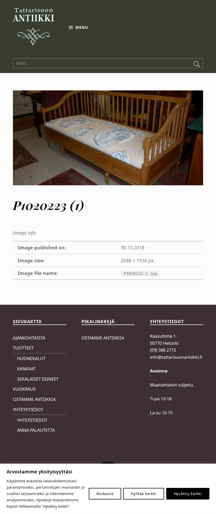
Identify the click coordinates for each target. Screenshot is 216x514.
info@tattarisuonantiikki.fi (176, 357)
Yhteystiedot (28, 410)
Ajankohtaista (29, 338)
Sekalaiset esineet (37, 379)
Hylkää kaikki (143, 493)
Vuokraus (24, 389)
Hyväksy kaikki (188, 493)
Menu (81, 27)
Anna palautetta (36, 430)
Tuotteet (23, 348)
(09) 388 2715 (163, 350)
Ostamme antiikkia (34, 399)
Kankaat (26, 369)
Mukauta (105, 493)
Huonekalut (31, 358)
